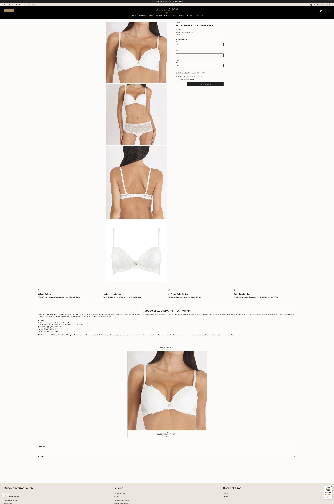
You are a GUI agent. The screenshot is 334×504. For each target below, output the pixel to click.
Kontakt (225, 493)
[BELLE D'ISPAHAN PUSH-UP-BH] (167, 390)
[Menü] (331, 487)
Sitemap (226, 496)
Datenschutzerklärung (11, 496)
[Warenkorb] (329, 10)
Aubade (178, 22)
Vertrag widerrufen (120, 493)
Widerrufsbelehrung (11, 500)
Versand (41, 456)
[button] (134, 16)
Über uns (41, 447)
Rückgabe (117, 496)
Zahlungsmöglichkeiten (121, 500)
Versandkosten (189, 32)
